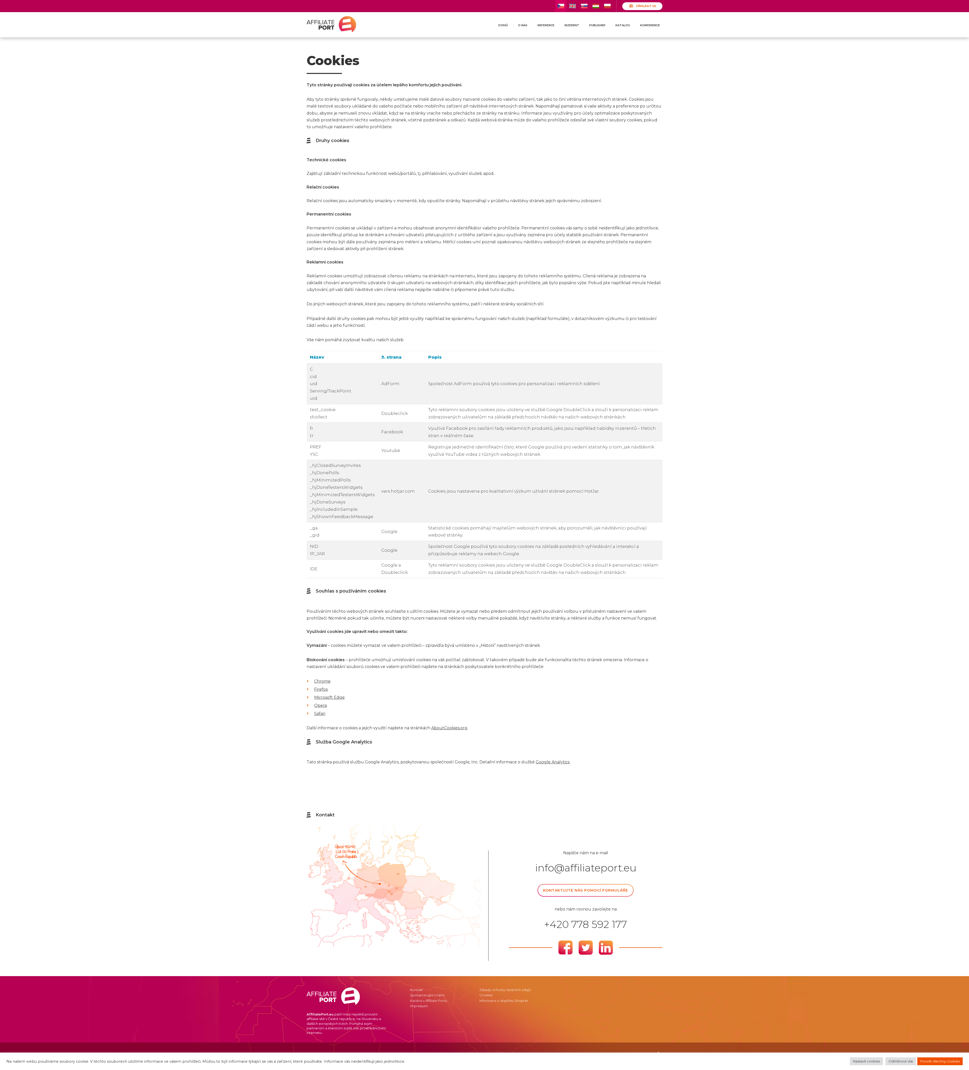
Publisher (597, 25)
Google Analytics (553, 762)
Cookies (486, 995)
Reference (545, 25)
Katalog (622, 25)
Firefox (321, 689)
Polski (607, 6)
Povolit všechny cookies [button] (940, 1061)
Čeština (561, 6)
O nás (522, 25)
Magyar (595, 6)
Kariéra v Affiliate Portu (428, 1001)
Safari (319, 713)
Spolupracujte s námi (427, 995)
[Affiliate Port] (331, 24)
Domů (503, 25)
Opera (320, 705)
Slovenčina (584, 6)
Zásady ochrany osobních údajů (505, 990)
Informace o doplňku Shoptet (503, 1001)
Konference (650, 25)
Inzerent (571, 25)
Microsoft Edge (329, 697)
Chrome (322, 681)
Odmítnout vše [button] (901, 1061)
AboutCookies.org (449, 728)
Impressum (419, 1006)
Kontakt (416, 990)
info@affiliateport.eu (585, 868)
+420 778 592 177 (585, 924)
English (572, 6)
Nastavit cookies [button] (866, 1061)
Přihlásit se (646, 6)
